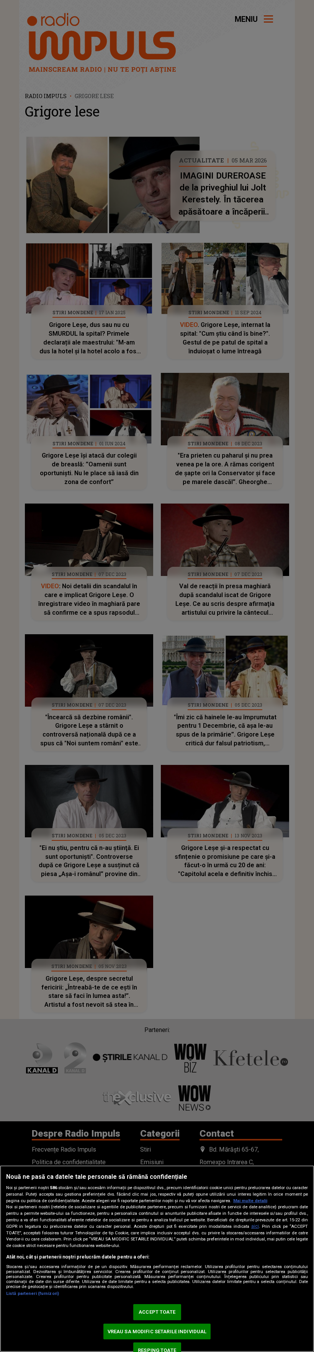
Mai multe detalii (250, 1200)
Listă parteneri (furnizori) (32, 1293)
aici (255, 1226)
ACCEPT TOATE (157, 1312)
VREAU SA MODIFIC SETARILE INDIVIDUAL (157, 1331)
